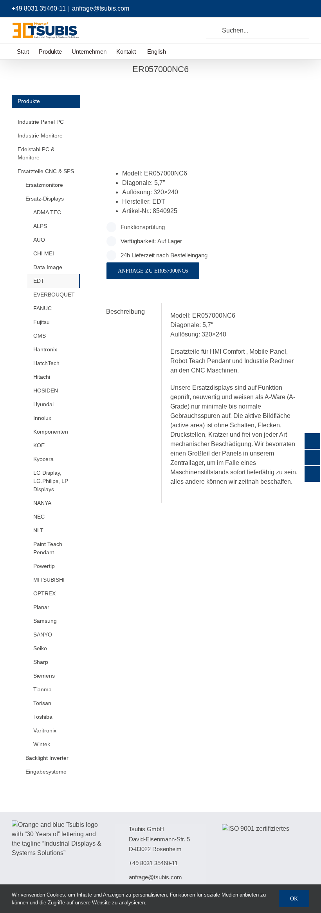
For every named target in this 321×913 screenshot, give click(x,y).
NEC (39, 516)
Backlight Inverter (47, 758)
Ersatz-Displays (44, 198)
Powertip (44, 566)
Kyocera (43, 459)
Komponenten (50, 431)
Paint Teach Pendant (47, 548)
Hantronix (45, 349)
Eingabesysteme (46, 771)
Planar (41, 607)
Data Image (47, 267)
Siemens (44, 676)
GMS (39, 336)
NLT (38, 530)
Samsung (45, 621)
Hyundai (43, 404)
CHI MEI (43, 253)
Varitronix (44, 730)
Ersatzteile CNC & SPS (46, 171)
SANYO (42, 634)
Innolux (42, 418)
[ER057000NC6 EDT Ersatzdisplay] (148, 113)
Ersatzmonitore (44, 185)
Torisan (42, 703)
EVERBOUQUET (54, 294)
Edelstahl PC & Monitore (36, 153)
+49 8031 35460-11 (39, 8)
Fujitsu (41, 322)
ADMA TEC (47, 212)
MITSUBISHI (49, 580)
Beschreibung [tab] (125, 311)
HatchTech (46, 363)
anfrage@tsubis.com (100, 8)
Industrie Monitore (40, 135)
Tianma (42, 689)
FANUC (42, 308)
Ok (294, 899)
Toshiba (42, 717)
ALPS (40, 226)
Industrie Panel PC (41, 122)
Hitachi (41, 377)
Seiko (40, 648)
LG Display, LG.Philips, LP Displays (50, 481)
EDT (38, 281)
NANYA (42, 503)
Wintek (41, 744)
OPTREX (44, 593)
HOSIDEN (45, 390)
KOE (39, 445)
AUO (39, 240)
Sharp (40, 662)
